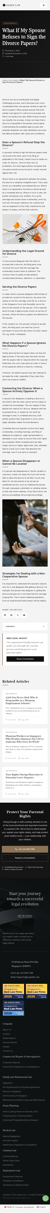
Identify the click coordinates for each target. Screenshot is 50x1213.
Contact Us (8, 1051)
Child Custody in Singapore (15, 1096)
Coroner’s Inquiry (10, 1140)
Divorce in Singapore (12, 1091)
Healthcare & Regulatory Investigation (20, 1145)
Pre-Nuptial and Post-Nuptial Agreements (21, 1087)
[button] (5, 615)
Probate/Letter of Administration (17, 1116)
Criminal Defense (10, 1156)
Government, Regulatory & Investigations (21, 1067)
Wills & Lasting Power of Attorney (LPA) (20, 1111)
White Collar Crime (11, 1160)
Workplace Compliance (13, 1181)
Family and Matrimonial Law (17, 1077)
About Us (7, 1030)
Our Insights (13, 80)
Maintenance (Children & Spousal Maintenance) (24, 1100)
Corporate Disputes (11, 1062)
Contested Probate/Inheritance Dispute (20, 1120)
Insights (6, 1034)
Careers (6, 1047)
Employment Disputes (13, 1176)
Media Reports (9, 1038)
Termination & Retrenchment (16, 1185)
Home (4, 80)
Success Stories (10, 1042)
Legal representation (32, 435)
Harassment (8, 1165)
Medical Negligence (11, 1136)
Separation (8, 1083)
